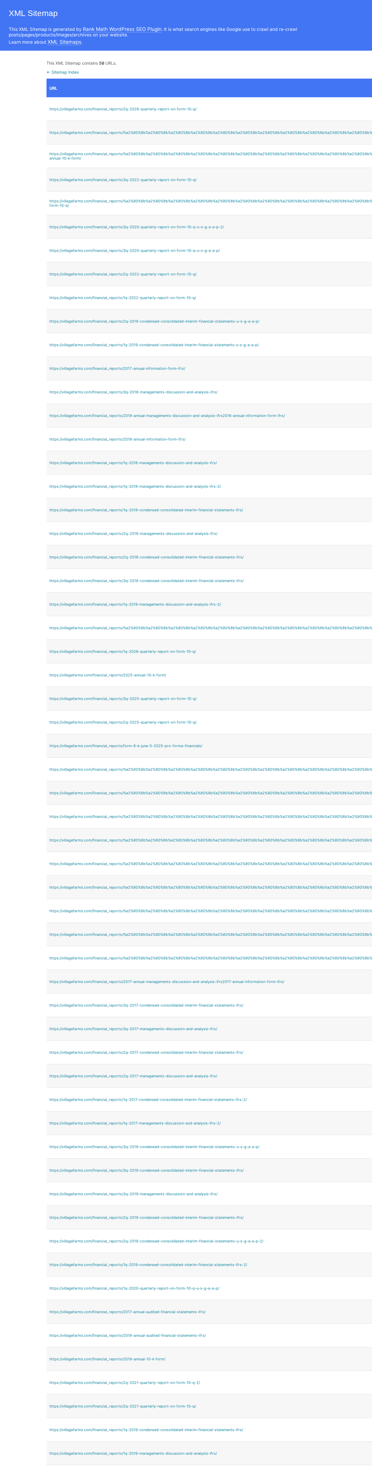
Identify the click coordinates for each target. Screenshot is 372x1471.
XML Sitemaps (64, 42)
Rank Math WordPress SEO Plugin (122, 29)
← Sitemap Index (62, 72)
